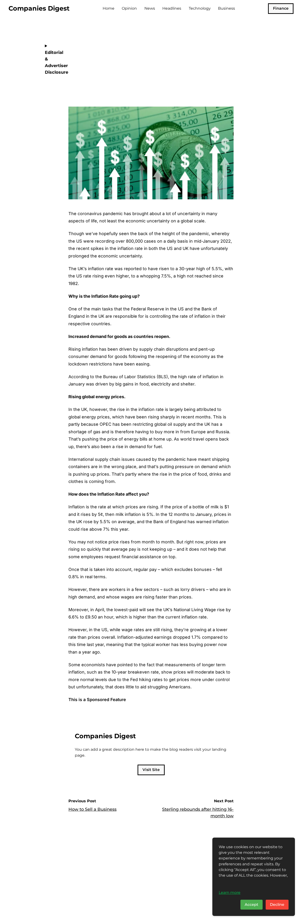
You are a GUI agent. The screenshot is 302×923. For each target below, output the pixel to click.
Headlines (171, 8)
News (149, 8)
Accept (251, 904)
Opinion (129, 8)
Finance (281, 8)
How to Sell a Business (92, 809)
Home (108, 8)
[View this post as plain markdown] (221, 79)
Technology (200, 8)
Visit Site (151, 769)
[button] (229, 79)
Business (226, 8)
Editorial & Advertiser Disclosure (53, 62)
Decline (277, 904)
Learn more (229, 892)
